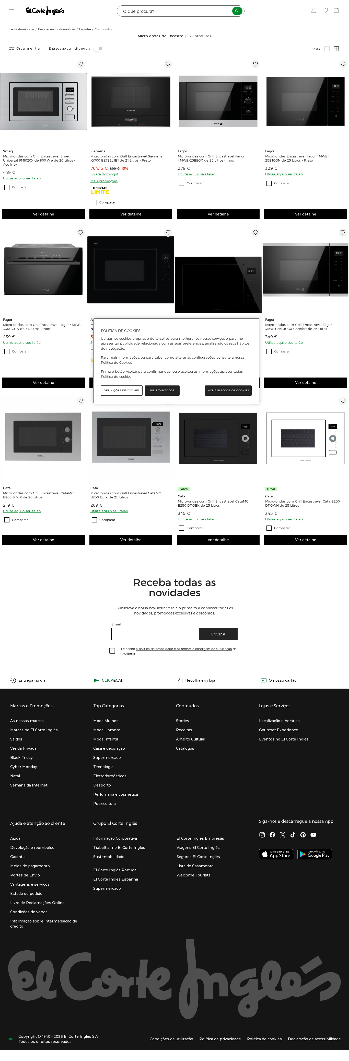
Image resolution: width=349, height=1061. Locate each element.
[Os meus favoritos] (326, 11)
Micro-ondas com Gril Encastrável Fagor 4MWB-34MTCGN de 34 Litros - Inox (42, 327)
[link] (43, 101)
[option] (43, 101)
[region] (176, 361)
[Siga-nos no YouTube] (313, 835)
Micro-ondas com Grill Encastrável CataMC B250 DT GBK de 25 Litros (213, 503)
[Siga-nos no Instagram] (262, 835)
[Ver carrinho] (337, 11)
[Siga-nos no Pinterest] (303, 835)
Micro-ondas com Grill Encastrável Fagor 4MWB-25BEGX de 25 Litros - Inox (211, 158)
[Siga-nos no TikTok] (293, 835)
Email (116, 624)
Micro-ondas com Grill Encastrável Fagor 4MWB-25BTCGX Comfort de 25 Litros (298, 327)
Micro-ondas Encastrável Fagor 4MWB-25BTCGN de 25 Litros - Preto (297, 158)
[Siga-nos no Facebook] (272, 835)
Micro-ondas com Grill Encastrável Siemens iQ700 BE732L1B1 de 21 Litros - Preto (126, 158)
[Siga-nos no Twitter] (283, 835)
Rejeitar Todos (162, 390)
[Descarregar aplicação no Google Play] (314, 854)
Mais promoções (104, 180)
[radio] (327, 48)
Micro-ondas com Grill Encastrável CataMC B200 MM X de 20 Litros (38, 495)
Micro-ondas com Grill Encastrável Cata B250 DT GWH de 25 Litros (302, 503)
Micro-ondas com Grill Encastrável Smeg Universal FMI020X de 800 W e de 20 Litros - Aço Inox (39, 160)
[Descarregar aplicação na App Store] (276, 854)
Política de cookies (116, 376)
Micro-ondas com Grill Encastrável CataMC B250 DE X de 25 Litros (125, 495)
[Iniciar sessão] (314, 11)
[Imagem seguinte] (82, 101)
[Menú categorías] (11, 11)
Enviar (218, 634)
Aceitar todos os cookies (228, 390)
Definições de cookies (122, 390)
